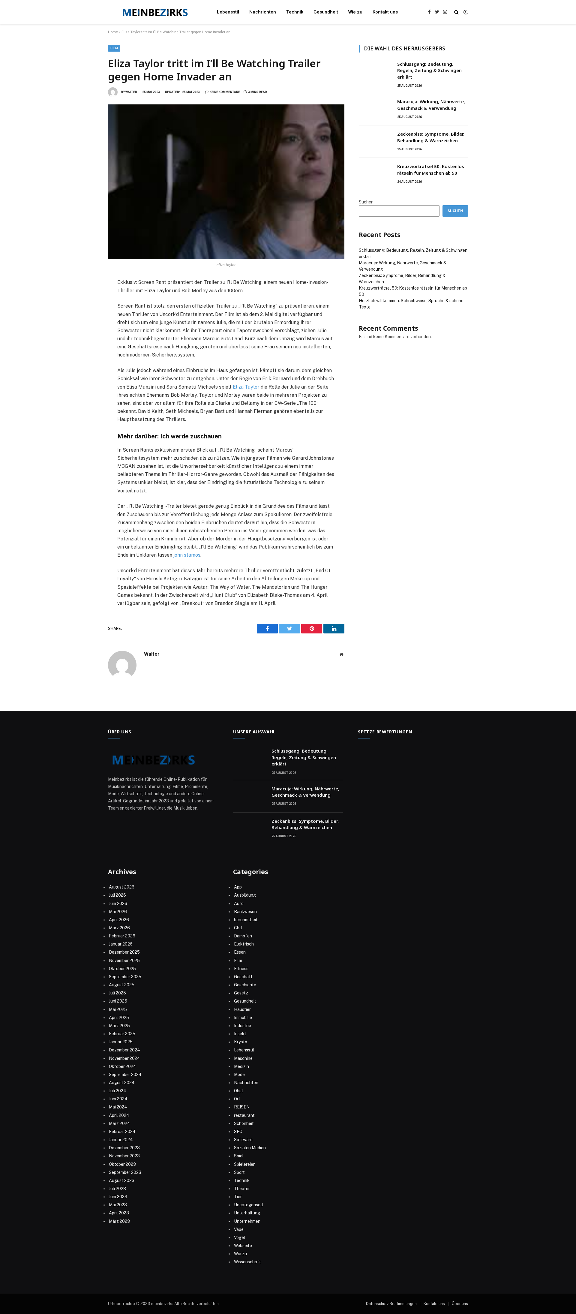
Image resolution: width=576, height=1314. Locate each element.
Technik (294, 12)
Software (243, 1139)
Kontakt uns (385, 12)
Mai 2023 (118, 1204)
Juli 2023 (117, 1188)
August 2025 (121, 984)
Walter (131, 92)
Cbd (238, 927)
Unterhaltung (247, 1212)
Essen (240, 952)
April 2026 (119, 919)
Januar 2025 (121, 1041)
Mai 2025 (118, 1009)
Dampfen (243, 936)
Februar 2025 (122, 1033)
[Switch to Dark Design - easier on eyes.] (465, 12)
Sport (239, 1172)
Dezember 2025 (124, 952)
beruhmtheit (246, 919)
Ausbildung (245, 895)
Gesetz (241, 993)
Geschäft (243, 976)
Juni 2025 (118, 1001)
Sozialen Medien (250, 1147)
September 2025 (125, 976)
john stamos (186, 555)
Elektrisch (244, 944)
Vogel (239, 1237)
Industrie (242, 1025)
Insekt (240, 1033)
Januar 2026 (121, 944)
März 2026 (119, 927)
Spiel (239, 1155)
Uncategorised (248, 1204)
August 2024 (122, 1082)
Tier (238, 1196)
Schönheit (244, 1123)
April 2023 (119, 1212)
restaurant (244, 1115)
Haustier (242, 1009)
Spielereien (245, 1164)
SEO (238, 1131)
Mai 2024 (118, 1107)
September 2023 (125, 1172)
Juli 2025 (117, 993)
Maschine (243, 1058)
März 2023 (119, 1221)
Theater (242, 1188)
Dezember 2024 (124, 1050)
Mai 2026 (118, 911)
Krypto (240, 1041)
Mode (239, 1074)
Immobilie (243, 1017)
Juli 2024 (117, 1090)
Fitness (241, 968)
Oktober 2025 (122, 968)
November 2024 (124, 1058)
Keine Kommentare (225, 92)
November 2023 (124, 1155)
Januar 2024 (121, 1139)
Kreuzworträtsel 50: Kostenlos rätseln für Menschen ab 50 (430, 169)
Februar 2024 (122, 1131)
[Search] (456, 12)
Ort (237, 1098)
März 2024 (119, 1123)
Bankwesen (245, 911)
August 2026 (121, 887)
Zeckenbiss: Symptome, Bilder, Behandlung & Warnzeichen (430, 137)
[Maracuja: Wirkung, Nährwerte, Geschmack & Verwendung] (375, 109)
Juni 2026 (118, 903)
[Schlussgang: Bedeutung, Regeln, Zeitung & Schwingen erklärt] (375, 71)
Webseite (243, 1245)
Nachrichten (262, 12)
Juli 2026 (117, 895)
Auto (239, 903)
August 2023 (121, 1180)
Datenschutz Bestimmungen (391, 1303)
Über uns (460, 1303)
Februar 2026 (122, 936)
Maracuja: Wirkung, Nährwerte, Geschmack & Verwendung (431, 104)
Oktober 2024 (122, 1066)
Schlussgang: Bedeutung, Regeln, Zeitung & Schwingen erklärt (429, 70)
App (238, 887)
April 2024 (119, 1115)
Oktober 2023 (122, 1164)
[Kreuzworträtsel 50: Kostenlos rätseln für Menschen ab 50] (375, 174)
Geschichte (245, 984)
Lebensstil (228, 12)
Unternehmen (247, 1221)
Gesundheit (326, 12)
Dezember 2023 (124, 1147)
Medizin (241, 1066)
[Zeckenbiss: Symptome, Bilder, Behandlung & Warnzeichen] (375, 141)
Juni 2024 (118, 1098)
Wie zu (355, 12)
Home (113, 32)
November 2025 (124, 960)
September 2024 (125, 1074)
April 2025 (119, 1017)
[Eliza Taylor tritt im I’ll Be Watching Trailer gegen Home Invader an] (226, 181)
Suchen (366, 202)
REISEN (242, 1107)
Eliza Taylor (246, 387)
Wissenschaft (247, 1261)
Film (114, 48)
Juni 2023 (118, 1196)
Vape (239, 1229)
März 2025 (119, 1025)
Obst (238, 1090)
